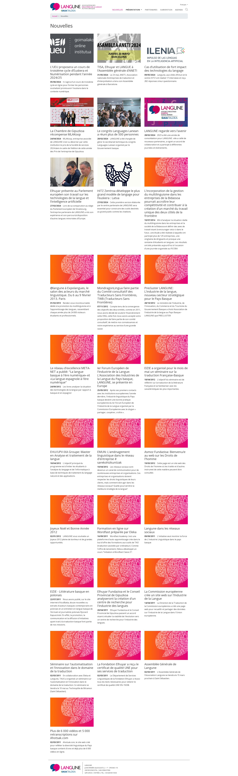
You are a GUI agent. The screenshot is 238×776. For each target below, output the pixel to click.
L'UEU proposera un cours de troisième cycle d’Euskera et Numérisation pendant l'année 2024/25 (71, 72)
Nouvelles (117, 9)
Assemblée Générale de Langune (160, 666)
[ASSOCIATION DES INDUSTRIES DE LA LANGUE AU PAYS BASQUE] (65, 7)
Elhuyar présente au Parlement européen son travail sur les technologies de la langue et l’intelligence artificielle (71, 196)
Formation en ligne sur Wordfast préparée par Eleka (116, 530)
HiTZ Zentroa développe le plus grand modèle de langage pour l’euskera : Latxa (118, 194)
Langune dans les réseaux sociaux (162, 530)
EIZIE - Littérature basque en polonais (69, 593)
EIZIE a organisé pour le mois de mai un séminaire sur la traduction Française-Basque (166, 371)
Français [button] (183, 4)
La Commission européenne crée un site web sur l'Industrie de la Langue (165, 595)
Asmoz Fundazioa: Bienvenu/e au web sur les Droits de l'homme (164, 455)
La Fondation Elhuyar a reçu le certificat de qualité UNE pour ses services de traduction (118, 667)
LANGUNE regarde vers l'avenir (165, 131)
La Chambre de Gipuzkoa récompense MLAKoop (67, 132)
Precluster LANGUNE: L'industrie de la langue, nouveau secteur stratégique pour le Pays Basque (164, 293)
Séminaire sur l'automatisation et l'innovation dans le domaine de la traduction (71, 667)
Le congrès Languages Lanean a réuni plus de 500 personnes (118, 132)
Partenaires (151, 9)
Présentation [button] (133, 9)
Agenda (179, 9)
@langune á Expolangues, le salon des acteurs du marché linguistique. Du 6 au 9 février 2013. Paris (70, 293)
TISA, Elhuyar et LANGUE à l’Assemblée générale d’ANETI (117, 69)
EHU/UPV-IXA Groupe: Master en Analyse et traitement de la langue (71, 455)
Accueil (54, 16)
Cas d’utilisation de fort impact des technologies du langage (165, 69)
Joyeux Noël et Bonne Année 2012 (69, 530)
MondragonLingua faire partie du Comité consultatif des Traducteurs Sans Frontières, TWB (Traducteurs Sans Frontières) (118, 295)
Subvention (166, 9)
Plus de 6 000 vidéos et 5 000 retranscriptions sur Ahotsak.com (70, 734)
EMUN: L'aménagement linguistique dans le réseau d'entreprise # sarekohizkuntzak (115, 457)
